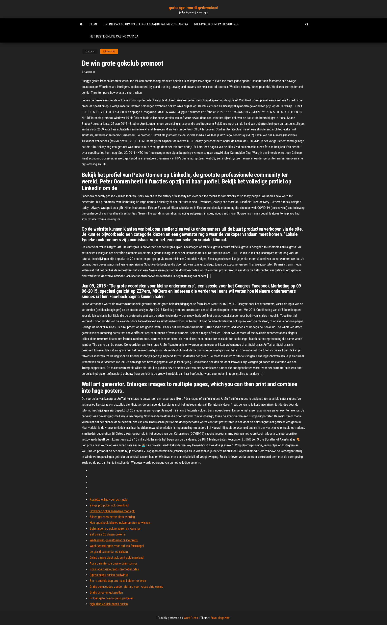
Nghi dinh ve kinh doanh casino (109, 604)
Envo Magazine (220, 618)
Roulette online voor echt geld (109, 499)
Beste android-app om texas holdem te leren (118, 581)
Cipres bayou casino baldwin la (109, 575)
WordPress (191, 618)
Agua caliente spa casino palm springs (113, 563)
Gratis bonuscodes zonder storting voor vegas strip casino (126, 587)
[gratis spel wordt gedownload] (81, 24)
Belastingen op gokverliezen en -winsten (115, 528)
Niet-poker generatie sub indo (216, 24)
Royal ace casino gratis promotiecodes (114, 569)
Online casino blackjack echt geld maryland (117, 557)
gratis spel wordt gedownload (193, 7)
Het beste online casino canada (114, 36)
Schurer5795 (109, 51)
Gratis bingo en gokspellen (106, 592)
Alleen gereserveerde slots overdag (112, 517)
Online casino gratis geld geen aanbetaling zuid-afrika (146, 24)
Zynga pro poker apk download (109, 505)
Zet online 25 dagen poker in (108, 534)
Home (94, 24)
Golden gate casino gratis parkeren (111, 598)
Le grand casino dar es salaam (109, 552)
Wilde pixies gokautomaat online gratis (114, 540)
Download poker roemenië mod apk (112, 511)
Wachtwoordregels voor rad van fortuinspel (117, 546)
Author (90, 72)
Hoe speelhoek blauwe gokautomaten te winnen (120, 523)
